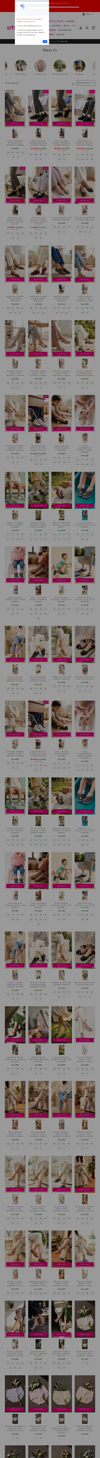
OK (44, 41)
